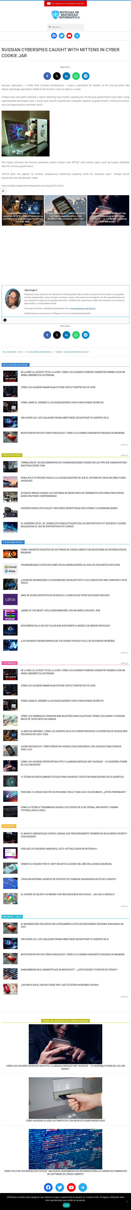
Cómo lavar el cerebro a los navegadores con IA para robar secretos (62, 402)
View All (125, 445)
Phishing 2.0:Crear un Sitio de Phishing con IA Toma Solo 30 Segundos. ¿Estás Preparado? (73, 792)
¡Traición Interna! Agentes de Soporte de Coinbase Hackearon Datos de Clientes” (68, 879)
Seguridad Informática (40, 352)
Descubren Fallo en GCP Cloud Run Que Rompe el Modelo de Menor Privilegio (65, 625)
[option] (23, 210)
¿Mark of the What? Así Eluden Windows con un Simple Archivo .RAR (60, 610)
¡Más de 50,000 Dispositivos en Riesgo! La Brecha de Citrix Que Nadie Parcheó (65, 595)
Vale (66, 1205)
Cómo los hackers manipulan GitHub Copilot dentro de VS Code (58, 387)
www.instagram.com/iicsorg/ (83, 308)
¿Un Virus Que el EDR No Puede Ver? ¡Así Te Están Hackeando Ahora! (60, 985)
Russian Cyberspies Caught (76, 352)
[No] (127, 1201)
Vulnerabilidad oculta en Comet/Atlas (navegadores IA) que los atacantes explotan (70, 565)
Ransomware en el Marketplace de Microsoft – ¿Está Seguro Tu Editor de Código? (69, 969)
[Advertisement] (65, 255)
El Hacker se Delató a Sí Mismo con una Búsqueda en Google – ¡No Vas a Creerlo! (68, 894)
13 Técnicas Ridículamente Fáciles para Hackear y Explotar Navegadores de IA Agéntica (72, 777)
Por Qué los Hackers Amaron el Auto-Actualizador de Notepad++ (59, 848)
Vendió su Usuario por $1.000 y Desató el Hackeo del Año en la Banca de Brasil (66, 864)
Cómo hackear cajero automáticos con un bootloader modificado (65, 1120)
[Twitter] (5, 320)
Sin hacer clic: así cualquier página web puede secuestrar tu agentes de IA (65, 417)
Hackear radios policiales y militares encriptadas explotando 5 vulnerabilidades (69, 508)
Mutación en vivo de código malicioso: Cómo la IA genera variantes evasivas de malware (73, 433)
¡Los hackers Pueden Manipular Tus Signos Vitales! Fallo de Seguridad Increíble (68, 641)
